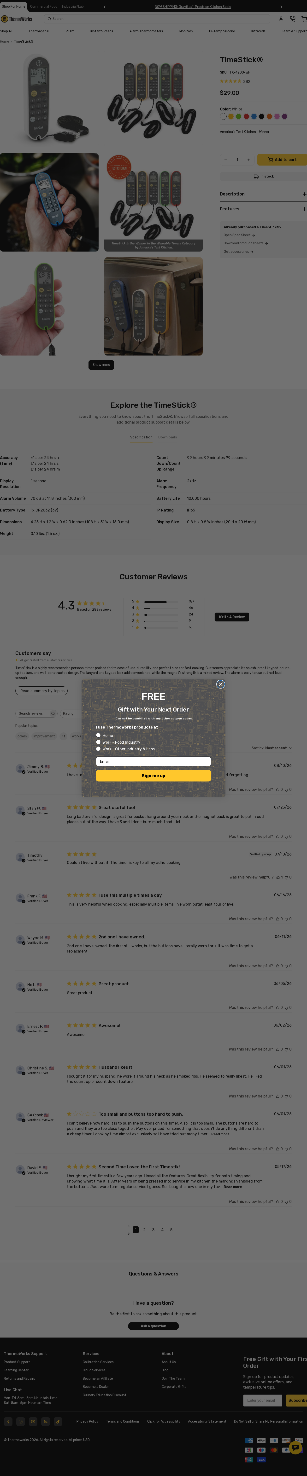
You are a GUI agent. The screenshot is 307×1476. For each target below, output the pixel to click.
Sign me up (153, 775)
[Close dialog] (220, 684)
